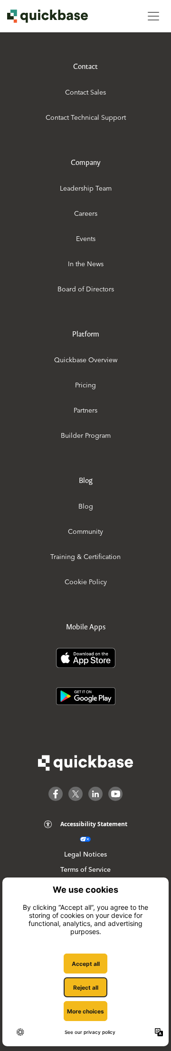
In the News (86, 264)
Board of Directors (85, 289)
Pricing (85, 385)
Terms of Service (85, 869)
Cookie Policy (86, 582)
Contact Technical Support (86, 117)
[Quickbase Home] (85, 763)
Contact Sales (85, 92)
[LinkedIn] (95, 794)
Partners (85, 410)
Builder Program (86, 435)
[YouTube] (115, 794)
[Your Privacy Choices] (85, 839)
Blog (85, 506)
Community (85, 531)
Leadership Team (86, 188)
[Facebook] (55, 794)
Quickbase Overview (85, 360)
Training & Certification (85, 556)
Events (85, 238)
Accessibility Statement (93, 824)
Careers (85, 213)
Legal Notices (85, 854)
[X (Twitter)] (75, 794)
